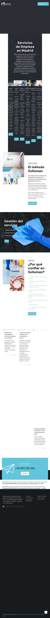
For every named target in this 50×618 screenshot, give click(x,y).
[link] (11, 83)
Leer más (14, 355)
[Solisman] (6, 4)
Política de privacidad (34, 614)
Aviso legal (27, 614)
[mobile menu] (34, 4)
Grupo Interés (21, 614)
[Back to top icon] (46, 612)
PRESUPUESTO (42, 4)
